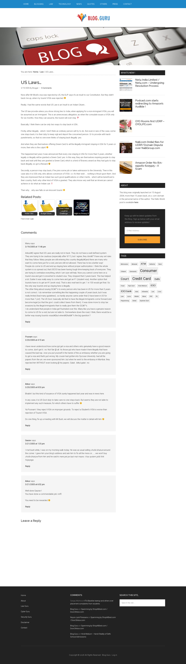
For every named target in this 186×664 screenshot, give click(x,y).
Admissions (124, 264)
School (134, 301)
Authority (152, 264)
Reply (27, 322)
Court (125, 279)
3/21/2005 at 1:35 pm (35, 443)
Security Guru (26, 617)
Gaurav (28, 440)
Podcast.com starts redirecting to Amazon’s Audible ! (149, 103)
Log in (114, 655)
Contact (24, 628)
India (136, 291)
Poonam (29, 337)
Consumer (148, 271)
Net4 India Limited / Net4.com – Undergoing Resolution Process (149, 82)
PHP (151, 296)
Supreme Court (144, 301)
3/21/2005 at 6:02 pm (35, 484)
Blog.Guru (93, 17)
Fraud (122, 286)
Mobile (137, 296)
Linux (159, 291)
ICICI (153, 285)
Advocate (134, 264)
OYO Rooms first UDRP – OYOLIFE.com (149, 123)
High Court (131, 286)
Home (23, 595)
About (23, 601)
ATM (143, 263)
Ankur (27, 384)
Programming (125, 301)
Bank (160, 264)
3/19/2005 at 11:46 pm (35, 247)
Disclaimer (25, 622)
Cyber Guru (25, 612)
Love (122, 296)
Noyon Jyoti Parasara (79, 617)
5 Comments (46, 88)
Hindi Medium (142, 286)
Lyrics (129, 296)
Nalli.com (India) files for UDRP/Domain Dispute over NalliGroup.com (149, 145)
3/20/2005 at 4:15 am (35, 340)
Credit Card (141, 278)
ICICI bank (126, 291)
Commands (133, 271)
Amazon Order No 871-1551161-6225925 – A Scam (148, 165)
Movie (144, 296)
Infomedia (145, 291)
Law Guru (24, 606)
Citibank (123, 271)
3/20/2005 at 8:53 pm (35, 387)
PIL (157, 296)
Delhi (157, 279)
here (136, 202)
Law (32, 219)
